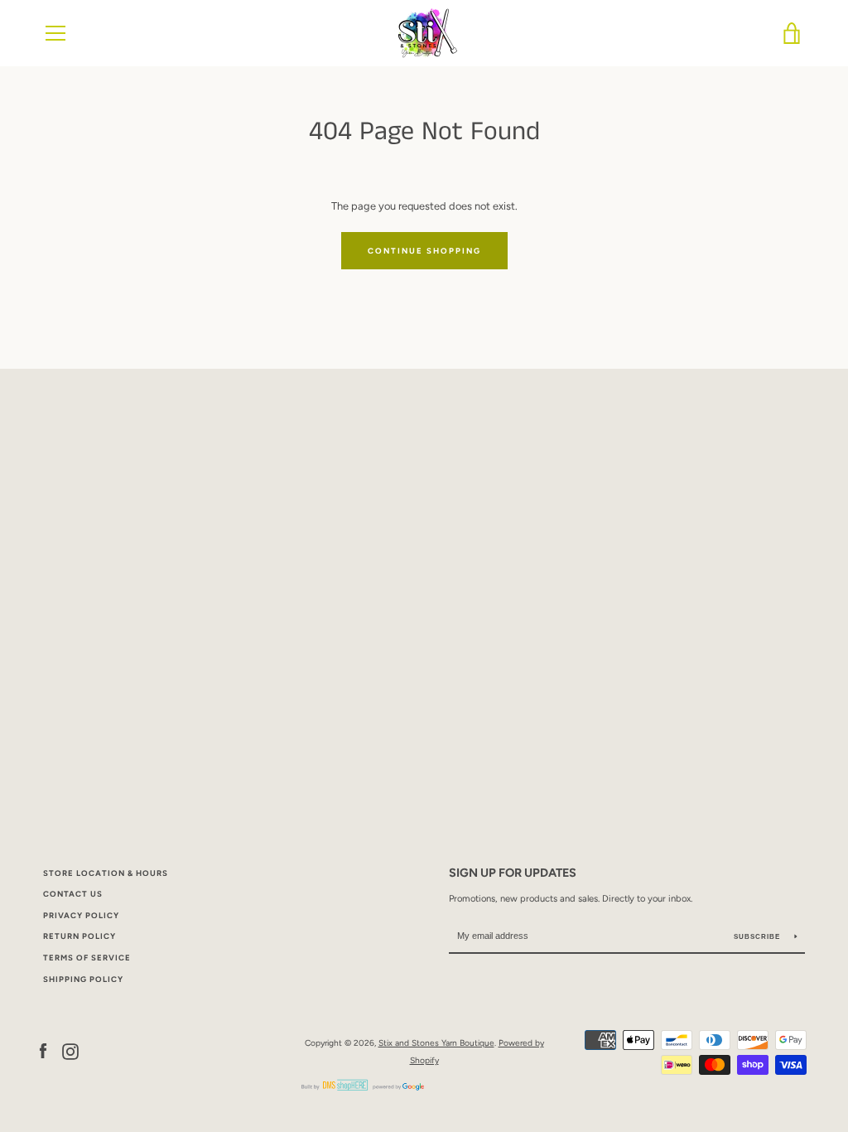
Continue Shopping (424, 250)
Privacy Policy (81, 915)
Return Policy (79, 936)
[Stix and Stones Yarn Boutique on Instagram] (70, 1051)
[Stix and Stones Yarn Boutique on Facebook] (43, 1051)
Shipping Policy (83, 979)
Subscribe (758, 937)
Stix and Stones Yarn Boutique (436, 1043)
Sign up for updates (512, 872)
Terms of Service (87, 957)
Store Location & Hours (105, 873)
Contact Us (73, 893)
